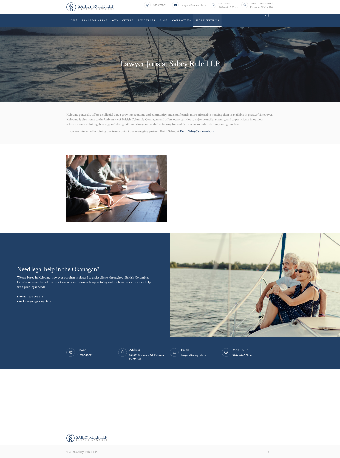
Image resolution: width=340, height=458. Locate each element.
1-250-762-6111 (35, 296)
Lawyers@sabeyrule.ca (38, 301)
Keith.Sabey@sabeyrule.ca (197, 131)
